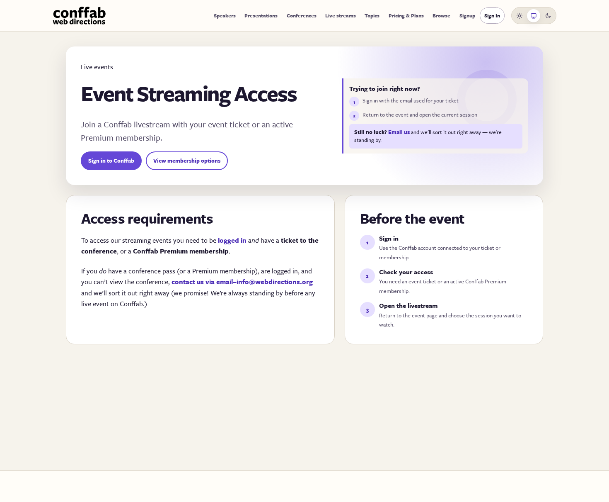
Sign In (492, 15)
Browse (441, 15)
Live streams (340, 15)
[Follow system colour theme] (533, 15)
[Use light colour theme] (519, 15)
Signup (467, 15)
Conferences (302, 15)
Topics (372, 15)
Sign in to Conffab (111, 160)
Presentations (261, 15)
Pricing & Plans (406, 15)
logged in (232, 240)
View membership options (186, 160)
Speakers (225, 15)
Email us (399, 132)
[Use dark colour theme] (548, 15)
